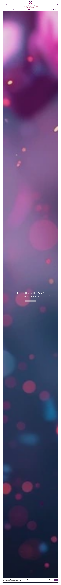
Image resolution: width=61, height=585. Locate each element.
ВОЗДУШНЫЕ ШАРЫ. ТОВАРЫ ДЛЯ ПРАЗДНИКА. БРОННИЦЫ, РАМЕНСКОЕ (30, 7)
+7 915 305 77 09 (55, 9)
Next (53, 297)
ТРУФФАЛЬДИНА (30, 5)
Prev (8, 297)
